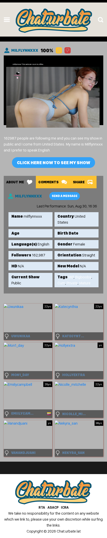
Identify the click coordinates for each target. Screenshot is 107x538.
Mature (85, 283)
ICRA (65, 507)
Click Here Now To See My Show (53, 162)
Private (72, 283)
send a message (64, 196)
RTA (42, 507)
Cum (61, 283)
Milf (71, 277)
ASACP (53, 507)
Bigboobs (83, 277)
